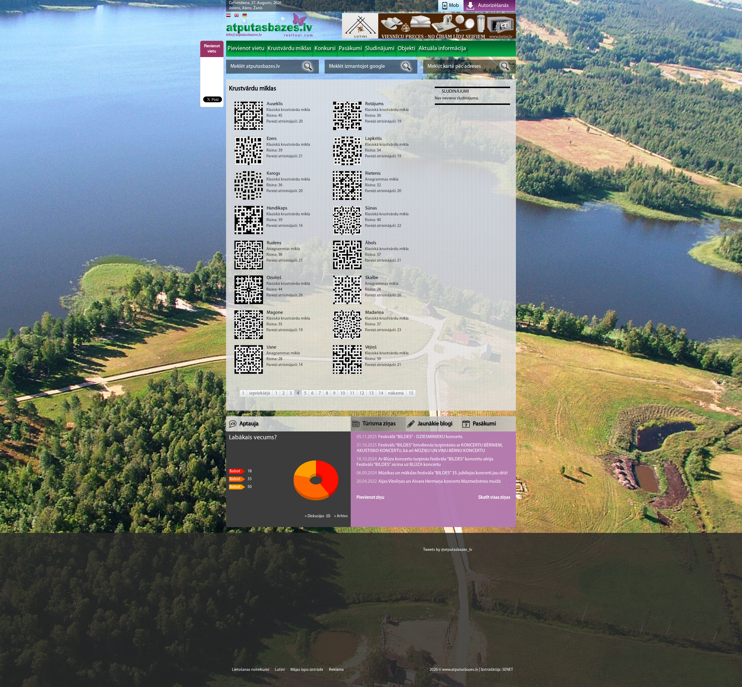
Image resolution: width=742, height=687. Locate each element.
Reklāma (336, 670)
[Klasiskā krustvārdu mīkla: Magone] (248, 338)
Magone (275, 312)
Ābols (370, 243)
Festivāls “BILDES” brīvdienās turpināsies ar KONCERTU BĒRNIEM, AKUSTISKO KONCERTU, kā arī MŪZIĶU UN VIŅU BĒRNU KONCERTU (430, 448)
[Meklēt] (308, 66)
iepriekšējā (259, 393)
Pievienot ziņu (370, 497)
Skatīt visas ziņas (494, 497)
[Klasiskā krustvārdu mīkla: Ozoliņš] (248, 303)
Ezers (272, 138)
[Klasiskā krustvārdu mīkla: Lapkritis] (347, 164)
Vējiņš (371, 347)
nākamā (396, 393)
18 (241, 471)
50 (241, 487)
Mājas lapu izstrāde (306, 670)
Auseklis (275, 104)
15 (411, 393)
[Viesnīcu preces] (429, 38)
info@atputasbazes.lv (244, 35)
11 (352, 393)
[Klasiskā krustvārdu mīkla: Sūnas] (347, 234)
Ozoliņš (274, 278)
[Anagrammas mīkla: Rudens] (248, 269)
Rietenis (373, 173)
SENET (507, 670)
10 (342, 393)
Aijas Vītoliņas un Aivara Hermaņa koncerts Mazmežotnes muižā (429, 481)
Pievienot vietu (212, 49)
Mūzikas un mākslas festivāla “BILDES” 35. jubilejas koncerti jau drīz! (432, 473)
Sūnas (371, 208)
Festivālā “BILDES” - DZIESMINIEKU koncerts (409, 437)
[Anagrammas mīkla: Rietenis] (347, 199)
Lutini (280, 670)
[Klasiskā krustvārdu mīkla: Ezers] (248, 164)
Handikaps (277, 208)
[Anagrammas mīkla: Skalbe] (347, 303)
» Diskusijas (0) (318, 516)
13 (371, 393)
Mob (454, 5)
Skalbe (371, 278)
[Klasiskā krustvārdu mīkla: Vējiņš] (347, 373)
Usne (271, 347)
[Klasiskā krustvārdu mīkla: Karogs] (248, 199)
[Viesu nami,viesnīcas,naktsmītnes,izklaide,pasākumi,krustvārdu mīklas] (269, 36)
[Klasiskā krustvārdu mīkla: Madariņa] (347, 338)
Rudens (274, 243)
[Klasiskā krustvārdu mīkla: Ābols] (347, 268)
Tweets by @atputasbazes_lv (447, 550)
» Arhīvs (341, 516)
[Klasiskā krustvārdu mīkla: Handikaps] (248, 233)
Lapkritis (373, 138)
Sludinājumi (455, 91)
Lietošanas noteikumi (250, 670)
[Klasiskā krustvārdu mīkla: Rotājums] (347, 129)
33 (241, 479)
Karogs (273, 173)
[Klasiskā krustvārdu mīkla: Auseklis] (248, 129)
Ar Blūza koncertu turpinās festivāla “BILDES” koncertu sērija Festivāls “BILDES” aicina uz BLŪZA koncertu (425, 462)
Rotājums (374, 104)
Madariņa (374, 312)
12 (361, 393)
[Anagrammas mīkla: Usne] (248, 373)
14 (381, 393)
